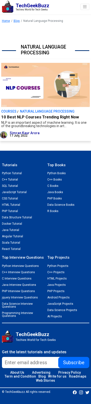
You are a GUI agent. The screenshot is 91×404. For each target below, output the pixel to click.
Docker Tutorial (12, 223)
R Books (52, 211)
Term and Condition (20, 376)
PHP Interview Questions (18, 291)
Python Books (56, 173)
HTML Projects (57, 278)
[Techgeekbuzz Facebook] (75, 392)
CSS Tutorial (10, 198)
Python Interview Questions (20, 266)
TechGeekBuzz (32, 334)
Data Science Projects (62, 310)
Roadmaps (77, 376)
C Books (52, 186)
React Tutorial (11, 249)
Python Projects (57, 266)
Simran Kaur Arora (25, 133)
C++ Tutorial (10, 179)
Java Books (55, 192)
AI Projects (54, 316)
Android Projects (58, 297)
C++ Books (54, 179)
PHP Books (54, 198)
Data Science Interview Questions (17, 305)
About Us (17, 372)
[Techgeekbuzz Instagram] (81, 392)
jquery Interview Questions (20, 297)
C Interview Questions (17, 278)
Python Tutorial (12, 173)
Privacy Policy (69, 372)
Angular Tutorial (12, 236)
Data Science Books (60, 204)
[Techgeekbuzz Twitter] (87, 392)
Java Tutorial (10, 230)
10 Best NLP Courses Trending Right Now (40, 117)
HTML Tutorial (11, 204)
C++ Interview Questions (18, 272)
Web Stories (45, 380)
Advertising (41, 372)
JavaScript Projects (60, 303)
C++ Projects (56, 272)
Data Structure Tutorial (17, 217)
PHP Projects (56, 291)
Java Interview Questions (19, 285)
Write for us (57, 376)
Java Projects (56, 285)
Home (6, 21)
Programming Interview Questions (17, 314)
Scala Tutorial (11, 242)
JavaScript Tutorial (14, 192)
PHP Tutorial (10, 211)
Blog (17, 21)
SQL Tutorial (10, 186)
